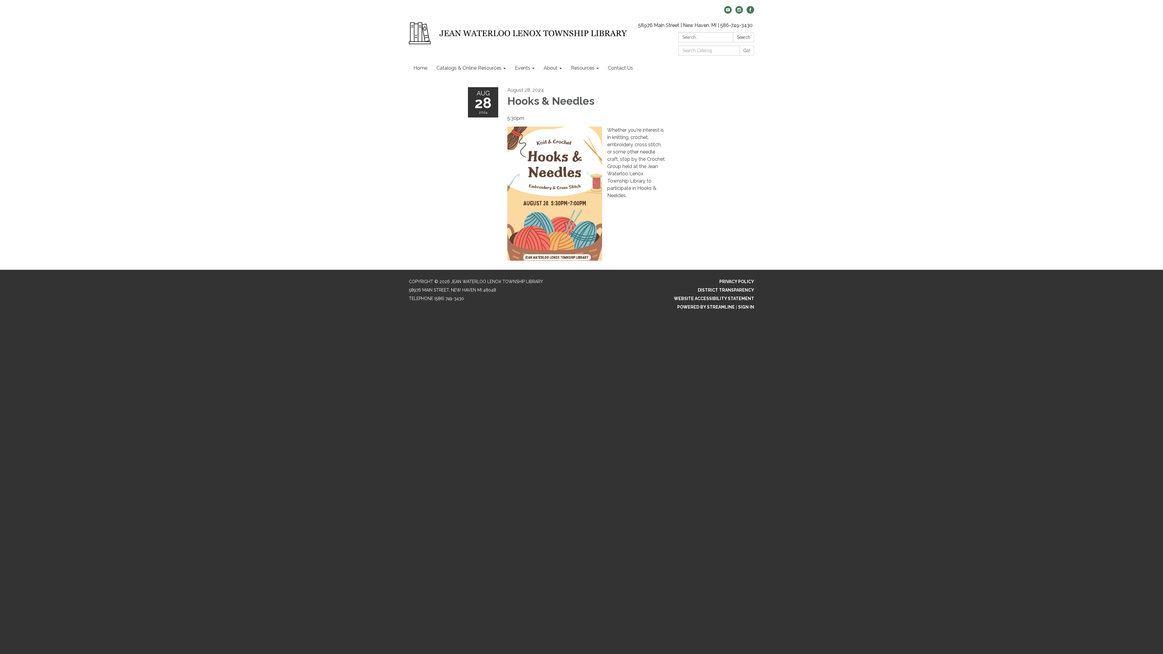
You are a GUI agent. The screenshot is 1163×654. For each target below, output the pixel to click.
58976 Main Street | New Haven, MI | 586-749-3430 (695, 25)
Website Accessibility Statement (714, 298)
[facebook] (750, 12)
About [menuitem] (551, 68)
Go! (746, 50)
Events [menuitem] (522, 68)
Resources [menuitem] (583, 68)
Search (743, 37)
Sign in (746, 307)
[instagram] (739, 12)
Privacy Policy (736, 281)
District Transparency (726, 290)
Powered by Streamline (706, 307)
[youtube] (728, 12)
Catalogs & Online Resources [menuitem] (469, 68)
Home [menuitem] (420, 68)
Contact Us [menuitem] (620, 68)
